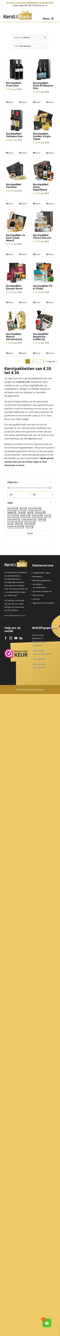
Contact (36, 599)
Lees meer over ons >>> (14, 615)
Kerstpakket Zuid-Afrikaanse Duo (43, 85)
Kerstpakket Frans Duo (13, 84)
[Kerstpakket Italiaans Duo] (16, 120)
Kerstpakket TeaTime (13, 185)
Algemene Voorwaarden (43, 603)
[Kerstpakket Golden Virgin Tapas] (43, 120)
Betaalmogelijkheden (42, 580)
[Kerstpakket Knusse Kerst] (16, 272)
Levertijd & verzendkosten (39, 586)
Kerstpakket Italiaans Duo (14, 135)
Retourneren (38, 595)
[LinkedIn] (20, 638)
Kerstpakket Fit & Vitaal (42, 287)
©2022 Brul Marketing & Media (30, 689)
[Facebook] (5, 638)
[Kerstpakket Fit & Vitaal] (43, 272)
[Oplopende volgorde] (45, 37)
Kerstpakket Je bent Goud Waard (15, 238)
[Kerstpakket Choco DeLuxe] (43, 221)
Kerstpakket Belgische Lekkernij (40, 336)
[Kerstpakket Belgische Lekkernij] (43, 320)
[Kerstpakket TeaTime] (16, 171)
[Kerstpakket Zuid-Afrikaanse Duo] (43, 69)
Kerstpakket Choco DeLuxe (42, 236)
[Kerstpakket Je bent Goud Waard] (16, 221)
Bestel (10, 102)
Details (24, 102)
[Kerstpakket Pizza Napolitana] (43, 171)
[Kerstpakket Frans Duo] (16, 69)
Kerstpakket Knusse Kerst (14, 287)
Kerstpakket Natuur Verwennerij (14, 336)
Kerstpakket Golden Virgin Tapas (42, 136)
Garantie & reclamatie (42, 591)
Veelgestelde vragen (42, 572)
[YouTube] (15, 638)
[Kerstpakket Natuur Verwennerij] (16, 320)
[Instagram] (10, 638)
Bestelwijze (37, 576)
